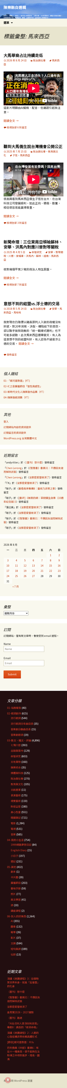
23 (59, 571)
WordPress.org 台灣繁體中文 (20, 438)
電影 (13, 823)
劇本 (13, 871)
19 (25, 571)
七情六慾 (16, 745)
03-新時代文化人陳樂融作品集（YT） (25, 392)
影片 (13, 937)
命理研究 (37, 252)
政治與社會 (39, 60)
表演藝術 (16, 795)
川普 (11, 256)
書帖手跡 (16, 888)
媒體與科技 (17, 773)
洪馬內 (30, 256)
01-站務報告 (14, 708)
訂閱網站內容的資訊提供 (17, 427)
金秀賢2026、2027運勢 (20, 1012)
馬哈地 (17, 312)
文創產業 (16, 789)
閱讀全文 (11, 120)
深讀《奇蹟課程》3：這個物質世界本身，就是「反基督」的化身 (23, 982)
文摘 (13, 943)
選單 (6, 22)
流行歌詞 (16, 718)
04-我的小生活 (15, 840)
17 (7, 571)
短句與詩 (16, 949)
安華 (50, 252)
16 (59, 565)
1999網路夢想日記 (21, 844)
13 (33, 565)
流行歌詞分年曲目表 (22, 723)
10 (7, 565)
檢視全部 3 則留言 (17, 223)
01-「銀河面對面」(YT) (17, 380)
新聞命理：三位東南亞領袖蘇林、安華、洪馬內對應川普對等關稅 (33, 244)
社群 (13, 954)
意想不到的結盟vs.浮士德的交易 (32, 303)
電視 (13, 829)
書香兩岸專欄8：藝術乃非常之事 (37, 488)
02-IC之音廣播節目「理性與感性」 (23, 386)
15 (50, 565)
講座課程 (16, 910)
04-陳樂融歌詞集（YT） (17, 397)
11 (16, 565)
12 (25, 565)
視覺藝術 (16, 801)
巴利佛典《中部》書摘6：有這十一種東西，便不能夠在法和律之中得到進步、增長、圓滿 (23, 1053)
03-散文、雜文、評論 (19, 740)
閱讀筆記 (16, 817)
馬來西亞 (25, 155)
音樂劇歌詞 (17, 735)
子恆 (15, 155)
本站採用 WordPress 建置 (18, 1080)
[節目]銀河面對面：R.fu (20, 1042)
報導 (13, 932)
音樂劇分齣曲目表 (21, 729)
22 (50, 571)
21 (42, 571)
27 (33, 576)
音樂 (13, 834)
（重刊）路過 (14, 1018)
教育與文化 (17, 784)
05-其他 (11, 867)
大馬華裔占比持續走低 (23, 55)
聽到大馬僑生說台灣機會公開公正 (33, 146)
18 (16, 571)
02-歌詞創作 (14, 713)
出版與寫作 (17, 750)
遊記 (13, 861)
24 (7, 576)
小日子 (14, 856)
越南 (46, 256)
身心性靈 (16, 812)
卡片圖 (14, 877)
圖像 (13, 926)
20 (33, 571)
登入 (6, 421)
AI (12, 921)
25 (16, 576)
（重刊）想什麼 (34, 462)
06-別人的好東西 (16, 916)
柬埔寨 (20, 256)
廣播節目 (16, 883)
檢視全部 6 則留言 (17, 127)
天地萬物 (16, 762)
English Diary (19, 850)
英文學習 (16, 899)
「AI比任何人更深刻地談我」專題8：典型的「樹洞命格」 (23, 1025)
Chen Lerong (14, 468)
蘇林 (38, 256)
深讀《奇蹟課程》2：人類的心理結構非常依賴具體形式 (23, 1034)
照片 (13, 894)
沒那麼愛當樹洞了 (39, 477)
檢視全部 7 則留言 (17, 284)
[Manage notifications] (8, 1080)
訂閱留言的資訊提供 (15, 432)
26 (25, 576)
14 (42, 565)
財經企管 (16, 806)
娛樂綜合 (16, 767)
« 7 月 (16, 586)
